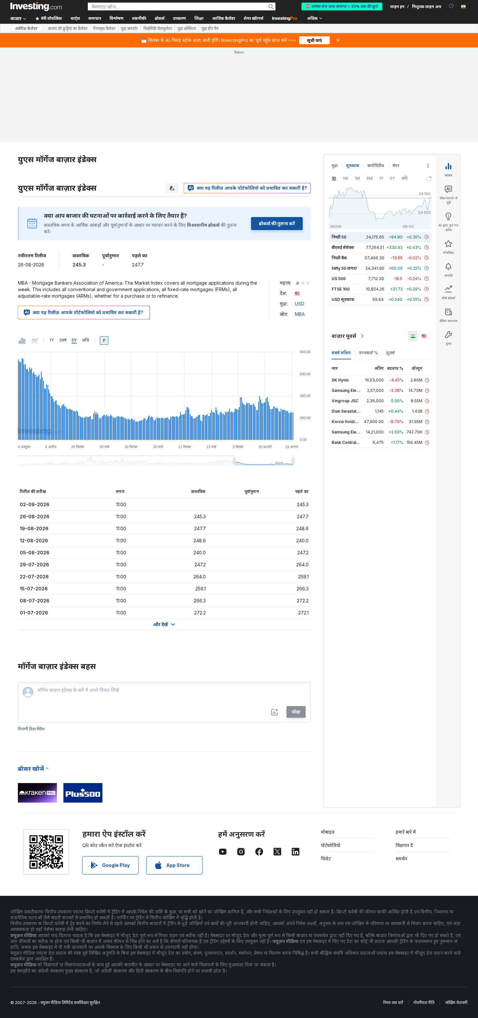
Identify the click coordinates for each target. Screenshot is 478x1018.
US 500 (339, 278)
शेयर (395, 165)
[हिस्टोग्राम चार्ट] (22, 340)
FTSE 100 (341, 289)
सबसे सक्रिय (341, 352)
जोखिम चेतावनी (456, 1002)
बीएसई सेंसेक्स (343, 247)
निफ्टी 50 (339, 237)
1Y (51, 340)
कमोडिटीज (375, 165)
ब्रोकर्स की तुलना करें (277, 223)
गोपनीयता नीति (424, 1002)
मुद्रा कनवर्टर (129, 28)
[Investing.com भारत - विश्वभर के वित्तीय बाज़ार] (36, 6)
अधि (85, 340)
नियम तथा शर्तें (393, 1002)
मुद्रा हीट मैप (210, 28)
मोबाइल (328, 832)
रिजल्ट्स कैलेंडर (104, 28)
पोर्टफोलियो (330, 845)
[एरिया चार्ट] (34, 340)
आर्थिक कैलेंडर (223, 18)
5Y (74, 340)
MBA (300, 314)
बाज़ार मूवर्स (344, 336)
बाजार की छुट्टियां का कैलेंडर (67, 28)
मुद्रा (335, 165)
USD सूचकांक (343, 299)
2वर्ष (62, 340)
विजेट (326, 858)
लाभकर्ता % (368, 352)
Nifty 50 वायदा (344, 268)
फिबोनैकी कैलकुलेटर (157, 28)
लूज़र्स (390, 352)
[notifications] (451, 6)
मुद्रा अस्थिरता (187, 28)
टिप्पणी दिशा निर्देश (31, 729)
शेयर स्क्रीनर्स (253, 18)
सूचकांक (352, 165)
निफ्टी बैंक (339, 257)
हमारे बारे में (406, 832)
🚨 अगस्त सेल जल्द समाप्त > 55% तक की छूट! (341, 6)
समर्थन (401, 858)
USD (299, 303)
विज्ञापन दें (404, 845)
